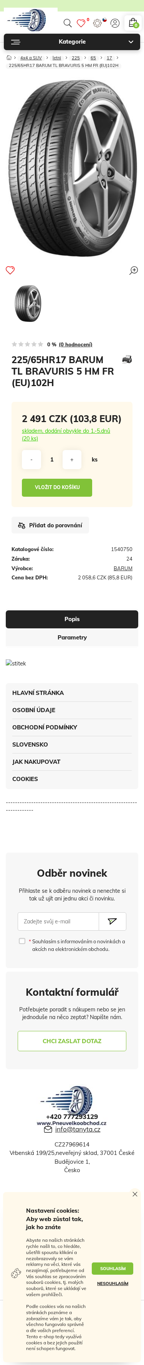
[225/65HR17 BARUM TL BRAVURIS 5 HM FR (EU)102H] (28, 303)
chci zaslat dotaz (72, 1041)
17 (109, 58)
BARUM (123, 568)
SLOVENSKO (30, 744)
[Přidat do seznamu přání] (10, 270)
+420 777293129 (72, 1116)
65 (93, 58)
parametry (72, 637)
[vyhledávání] (67, 23)
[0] (81, 23)
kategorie (72, 41)
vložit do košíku (57, 487)
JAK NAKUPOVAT (36, 761)
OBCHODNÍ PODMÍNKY (44, 727)
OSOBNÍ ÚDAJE (33, 710)
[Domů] (9, 56)
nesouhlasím (112, 1283)
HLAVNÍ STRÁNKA (38, 692)
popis (72, 619)
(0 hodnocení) (76, 344)
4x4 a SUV (31, 58)
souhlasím (113, 1268)
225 (76, 58)
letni (57, 58)
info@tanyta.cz (78, 1129)
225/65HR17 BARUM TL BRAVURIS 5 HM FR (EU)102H (63, 66)
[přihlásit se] (115, 23)
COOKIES (25, 779)
